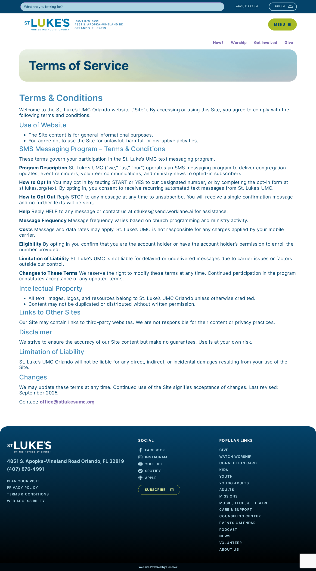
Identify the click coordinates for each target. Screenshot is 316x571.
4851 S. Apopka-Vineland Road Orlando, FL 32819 (65, 461)
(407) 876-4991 (25, 469)
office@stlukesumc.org (67, 402)
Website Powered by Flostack (158, 567)
